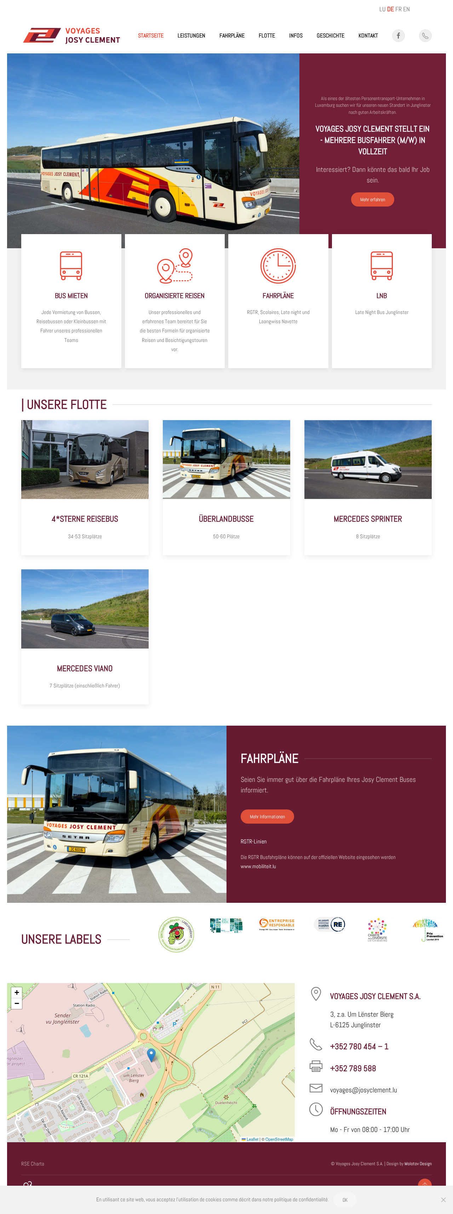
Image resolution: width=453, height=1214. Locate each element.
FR (398, 9)
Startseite (151, 35)
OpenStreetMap (279, 1139)
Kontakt (368, 35)
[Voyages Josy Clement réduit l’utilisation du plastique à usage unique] (226, 934)
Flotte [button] (267, 35)
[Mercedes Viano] (85, 636)
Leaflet (252, 1139)
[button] (151, 1055)
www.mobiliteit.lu (258, 866)
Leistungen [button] (191, 35)
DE (390, 9)
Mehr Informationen (267, 816)
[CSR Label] (327, 934)
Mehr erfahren (372, 199)
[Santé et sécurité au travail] (428, 934)
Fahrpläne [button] (232, 35)
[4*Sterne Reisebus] (85, 487)
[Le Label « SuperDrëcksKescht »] (176, 934)
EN (406, 9)
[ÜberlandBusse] (226, 487)
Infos (296, 35)
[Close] (443, 1199)
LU (382, 9)
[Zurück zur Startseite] (71, 35)
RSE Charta (32, 1163)
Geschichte (330, 35)
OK (345, 1200)
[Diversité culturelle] (377, 934)
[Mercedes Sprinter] (368, 487)
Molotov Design (418, 1164)
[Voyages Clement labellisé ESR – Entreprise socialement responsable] (277, 934)
